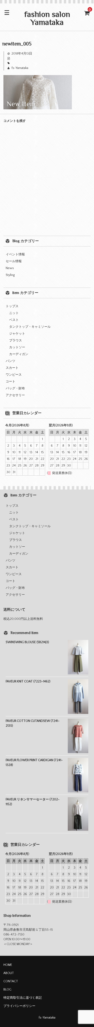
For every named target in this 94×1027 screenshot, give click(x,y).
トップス (12, 306)
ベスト (14, 320)
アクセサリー (15, 395)
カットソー (17, 347)
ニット (14, 313)
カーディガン (18, 354)
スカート (12, 368)
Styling (10, 275)
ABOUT (8, 973)
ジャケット (17, 333)
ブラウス (15, 340)
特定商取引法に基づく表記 (22, 998)
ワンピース (14, 375)
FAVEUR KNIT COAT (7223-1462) (28, 681)
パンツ (10, 361)
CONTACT (10, 981)
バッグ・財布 (15, 388)
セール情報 (14, 261)
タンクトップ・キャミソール (30, 327)
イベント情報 (15, 254)
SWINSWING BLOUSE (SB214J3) (27, 642)
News (10, 268)
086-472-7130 (13, 934)
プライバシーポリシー (19, 1006)
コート (10, 381)
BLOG (7, 989)
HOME (7, 965)
